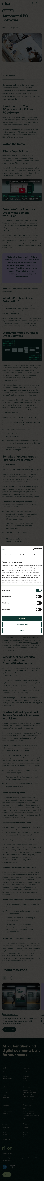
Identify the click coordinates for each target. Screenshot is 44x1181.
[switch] (39, 596)
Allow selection (22, 624)
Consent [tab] (8, 555)
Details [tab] (22, 555)
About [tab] (36, 555)
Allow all (22, 618)
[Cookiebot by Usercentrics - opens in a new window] (33, 549)
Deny (22, 630)
